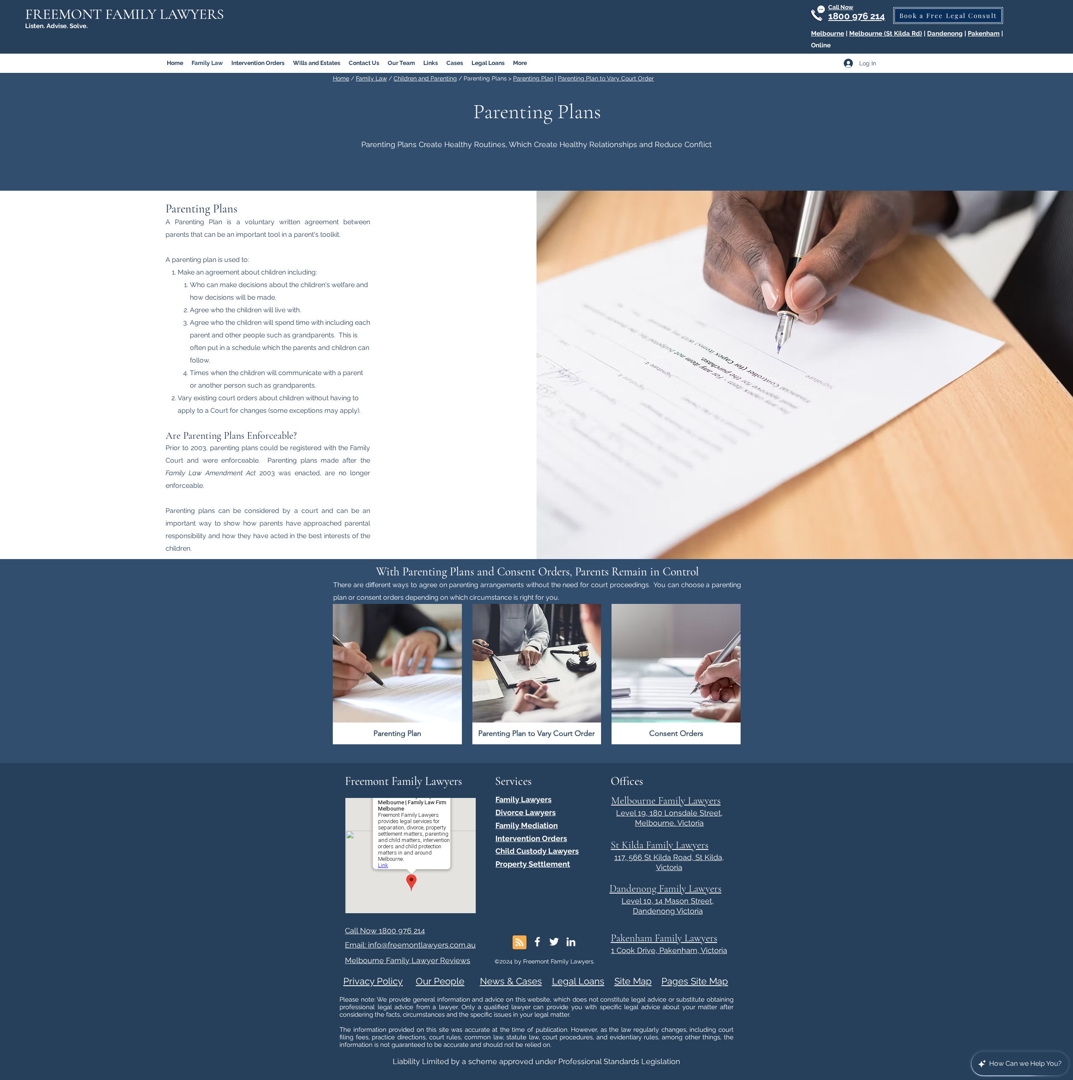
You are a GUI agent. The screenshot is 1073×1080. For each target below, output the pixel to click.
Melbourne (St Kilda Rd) (885, 33)
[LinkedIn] (571, 941)
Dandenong (945, 33)
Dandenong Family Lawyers (665, 888)
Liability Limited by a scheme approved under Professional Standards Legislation (536, 1061)
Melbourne (827, 33)
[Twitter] (554, 941)
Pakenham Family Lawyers (664, 938)
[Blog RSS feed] (519, 942)
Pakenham (984, 33)
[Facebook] (537, 941)
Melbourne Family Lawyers (666, 800)
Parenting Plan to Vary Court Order (606, 78)
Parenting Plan (533, 78)
